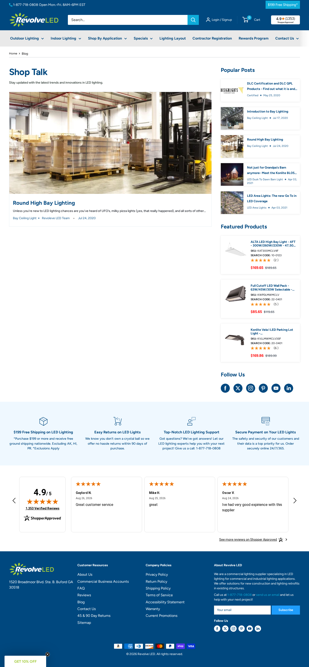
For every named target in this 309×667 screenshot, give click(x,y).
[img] (42, 501)
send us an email (267, 595)
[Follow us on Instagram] (250, 388)
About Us (84, 574)
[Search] (193, 20)
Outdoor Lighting (24, 38)
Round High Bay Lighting (44, 203)
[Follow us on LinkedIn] (288, 388)
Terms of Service (159, 595)
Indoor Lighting (63, 38)
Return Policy (156, 581)
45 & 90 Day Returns (93, 615)
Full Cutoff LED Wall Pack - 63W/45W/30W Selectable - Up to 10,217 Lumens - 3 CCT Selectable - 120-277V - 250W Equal (273, 288)
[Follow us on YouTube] (275, 388)
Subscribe (285, 610)
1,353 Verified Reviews (42, 508)
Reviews (84, 595)
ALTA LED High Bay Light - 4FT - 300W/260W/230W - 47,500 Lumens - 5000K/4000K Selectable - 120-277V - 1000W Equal (273, 244)
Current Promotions (161, 615)
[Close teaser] (47, 654)
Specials (141, 38)
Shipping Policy (158, 588)
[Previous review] (14, 502)
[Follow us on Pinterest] (263, 388)
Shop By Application (105, 38)
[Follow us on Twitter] (237, 388)
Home (13, 53)
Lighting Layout (172, 38)
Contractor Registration (212, 38)
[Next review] (295, 502)
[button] (25, 661)
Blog (81, 602)
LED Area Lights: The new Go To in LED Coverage (272, 198)
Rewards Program (254, 38)
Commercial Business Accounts (103, 581)
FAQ (81, 588)
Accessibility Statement (165, 602)
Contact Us (284, 38)
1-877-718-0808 (25, 5)
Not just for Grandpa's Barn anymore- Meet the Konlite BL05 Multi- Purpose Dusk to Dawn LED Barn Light (271, 171)
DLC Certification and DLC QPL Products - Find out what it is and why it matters (271, 87)
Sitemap (84, 622)
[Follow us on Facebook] (225, 388)
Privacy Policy (157, 574)
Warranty (153, 609)
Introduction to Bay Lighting (267, 111)
